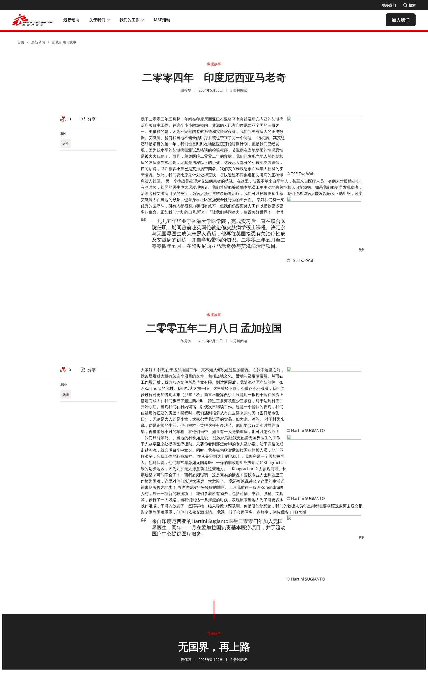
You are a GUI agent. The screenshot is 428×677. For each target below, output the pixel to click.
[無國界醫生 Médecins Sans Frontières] (33, 20)
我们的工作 (129, 20)
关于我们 (97, 20)
